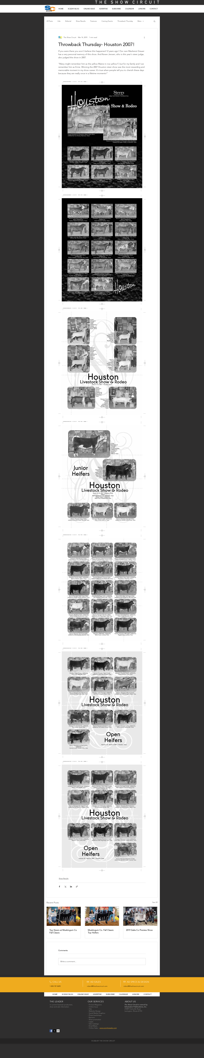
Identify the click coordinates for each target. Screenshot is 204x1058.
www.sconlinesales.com (108, 1028)
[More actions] (144, 37)
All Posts (50, 21)
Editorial (68, 21)
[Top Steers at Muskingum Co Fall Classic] (64, 916)
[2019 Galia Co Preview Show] (140, 916)
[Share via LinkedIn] (71, 886)
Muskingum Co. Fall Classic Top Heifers (101, 931)
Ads (58, 21)
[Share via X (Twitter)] (65, 886)
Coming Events (107, 21)
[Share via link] (77, 886)
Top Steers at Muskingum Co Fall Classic (63, 931)
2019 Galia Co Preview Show (139, 930)
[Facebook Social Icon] (51, 1030)
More (139, 21)
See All (154, 902)
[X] (54, 1030)
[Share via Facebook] (59, 886)
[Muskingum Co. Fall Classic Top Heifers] (102, 916)
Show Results (81, 21)
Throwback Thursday (125, 21)
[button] (154, 21)
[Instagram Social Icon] (58, 1030)
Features (93, 21)
